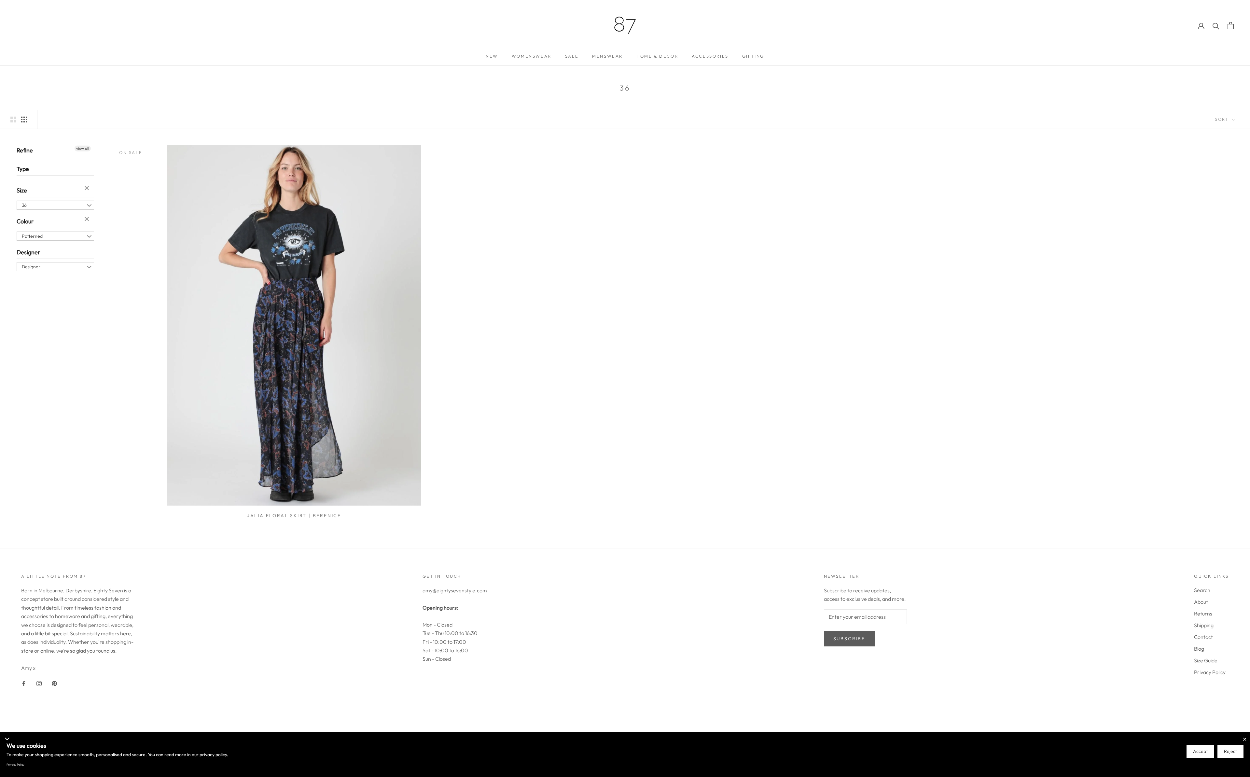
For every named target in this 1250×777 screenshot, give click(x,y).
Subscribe (849, 639)
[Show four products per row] (24, 119)
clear (87, 188)
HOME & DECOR (657, 56)
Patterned (32, 236)
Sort (1222, 119)
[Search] (1216, 25)
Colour (25, 221)
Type (23, 168)
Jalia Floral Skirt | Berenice (294, 515)
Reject (1230, 751)
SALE (571, 56)
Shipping (1204, 625)
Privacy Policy (1210, 672)
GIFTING (753, 56)
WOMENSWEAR (531, 56)
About (1201, 602)
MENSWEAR (607, 56)
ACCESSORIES (710, 56)
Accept (1200, 751)
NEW (492, 56)
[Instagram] (39, 683)
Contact (1203, 637)
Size (22, 190)
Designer (28, 252)
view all (82, 148)
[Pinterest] (54, 683)
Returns (1203, 613)
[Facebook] (23, 683)
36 (24, 205)
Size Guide (1205, 660)
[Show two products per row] (13, 119)
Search (1202, 590)
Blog (1199, 648)
